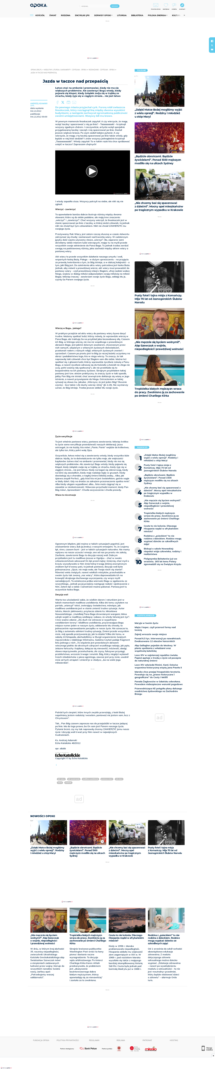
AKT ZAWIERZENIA (74, 779)
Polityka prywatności (68, 1040)
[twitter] (212, 45)
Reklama (121, 1040)
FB (57, 102)
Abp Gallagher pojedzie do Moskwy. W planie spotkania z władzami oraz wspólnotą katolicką (155, 648)
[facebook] (212, 41)
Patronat (147, 1040)
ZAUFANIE (68, 783)
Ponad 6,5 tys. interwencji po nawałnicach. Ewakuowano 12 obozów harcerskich (158, 640)
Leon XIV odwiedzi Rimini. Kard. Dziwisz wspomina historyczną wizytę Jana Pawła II (158, 666)
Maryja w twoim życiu (146, 623)
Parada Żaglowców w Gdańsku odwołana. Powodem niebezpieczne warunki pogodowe (159, 683)
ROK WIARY (119, 779)
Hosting (174, 1040)
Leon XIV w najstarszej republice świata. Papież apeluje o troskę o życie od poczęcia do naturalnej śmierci (158, 658)
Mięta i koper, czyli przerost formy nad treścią (155, 628)
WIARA (60, 783)
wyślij (75, 102)
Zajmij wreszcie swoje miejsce (151, 634)
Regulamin (94, 1040)
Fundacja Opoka (41, 1040)
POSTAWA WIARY (106, 779)
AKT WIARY (61, 779)
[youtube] (212, 49)
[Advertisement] (107, 39)
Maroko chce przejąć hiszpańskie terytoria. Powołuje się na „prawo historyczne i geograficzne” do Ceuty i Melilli (157, 674)
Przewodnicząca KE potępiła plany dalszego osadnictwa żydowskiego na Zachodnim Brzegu (158, 691)
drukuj (69, 102)
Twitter (63, 102)
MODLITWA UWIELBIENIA (90, 779)
